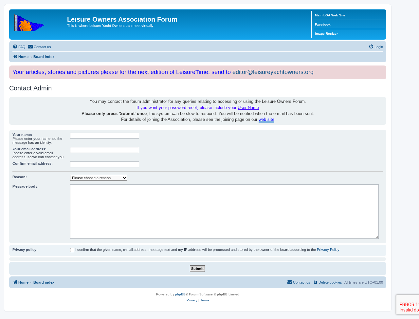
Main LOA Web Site (330, 15)
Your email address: (29, 149)
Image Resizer (326, 33)
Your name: (22, 135)
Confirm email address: (32, 163)
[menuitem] (19, 47)
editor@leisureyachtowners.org (273, 72)
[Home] (39, 21)
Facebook (323, 24)
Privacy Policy (328, 250)
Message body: (25, 186)
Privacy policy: (25, 250)
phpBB (180, 294)
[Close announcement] (382, 69)
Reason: (19, 177)
